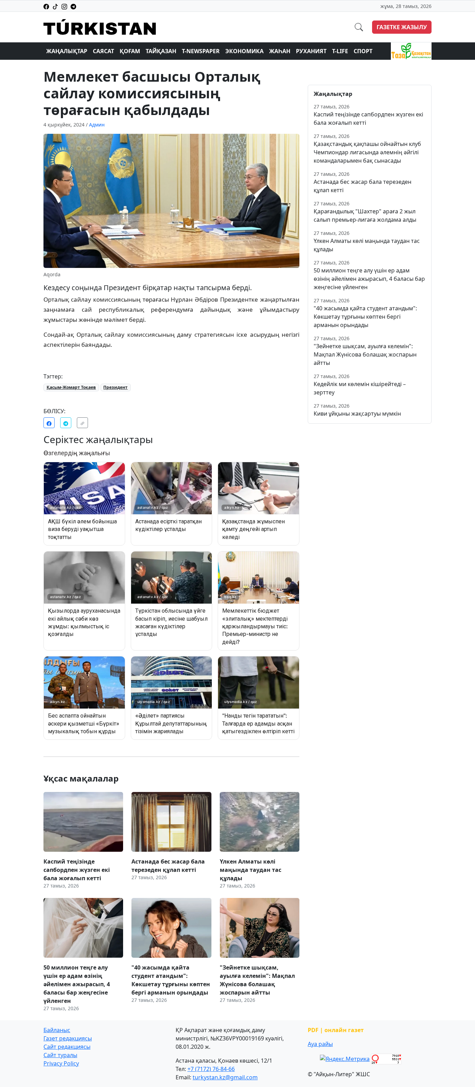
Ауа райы (320, 1044)
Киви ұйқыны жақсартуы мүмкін (357, 413)
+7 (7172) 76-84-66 (211, 1069)
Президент (115, 387)
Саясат (103, 51)
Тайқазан (161, 51)
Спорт (363, 51)
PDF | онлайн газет (336, 1030)
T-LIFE (340, 51)
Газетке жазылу (402, 27)
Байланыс (56, 1030)
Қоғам (130, 51)
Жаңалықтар (66, 51)
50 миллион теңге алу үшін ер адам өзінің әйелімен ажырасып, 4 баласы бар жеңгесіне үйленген (369, 279)
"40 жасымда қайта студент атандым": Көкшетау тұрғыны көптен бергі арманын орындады (365, 316)
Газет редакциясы (67, 1038)
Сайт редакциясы (66, 1047)
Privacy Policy (61, 1063)
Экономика (244, 51)
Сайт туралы (60, 1055)
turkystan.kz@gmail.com (225, 1077)
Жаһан (279, 51)
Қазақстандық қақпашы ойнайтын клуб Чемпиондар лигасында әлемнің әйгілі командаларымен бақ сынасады (367, 152)
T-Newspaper (201, 51)
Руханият (311, 51)
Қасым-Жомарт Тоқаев (71, 387)
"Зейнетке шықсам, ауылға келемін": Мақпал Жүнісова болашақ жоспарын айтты (365, 354)
